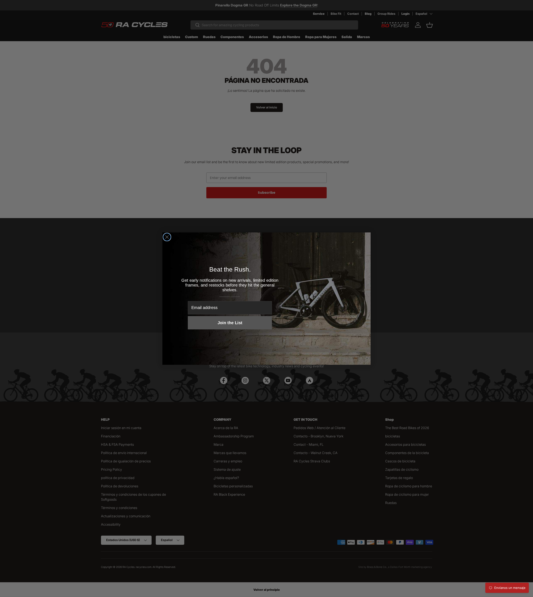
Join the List (230, 322)
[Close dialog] (167, 237)
